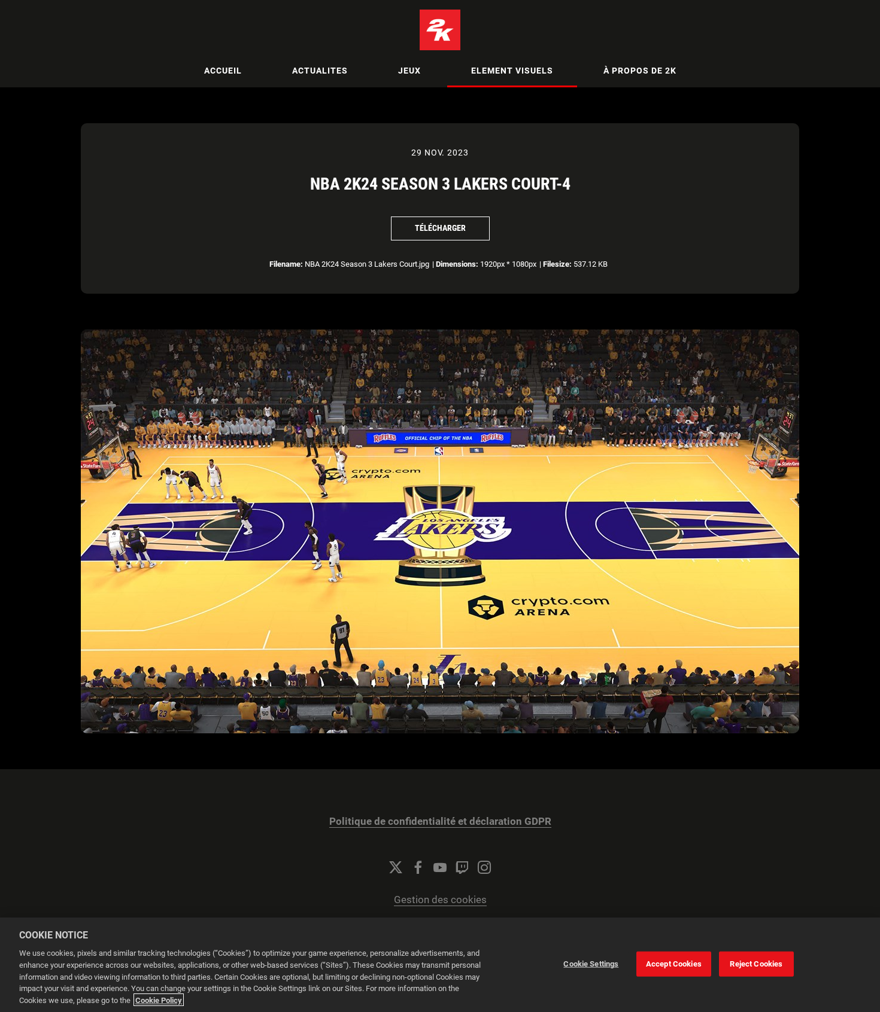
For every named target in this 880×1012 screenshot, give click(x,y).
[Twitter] (395, 867)
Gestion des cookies (440, 900)
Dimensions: (457, 264)
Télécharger (440, 228)
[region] (440, 964)
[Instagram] (484, 867)
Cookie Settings (590, 963)
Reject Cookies (756, 963)
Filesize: (557, 264)
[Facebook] (417, 867)
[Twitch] (462, 867)
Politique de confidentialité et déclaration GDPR (440, 821)
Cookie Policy (158, 999)
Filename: (286, 264)
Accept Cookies (674, 963)
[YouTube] (440, 867)
